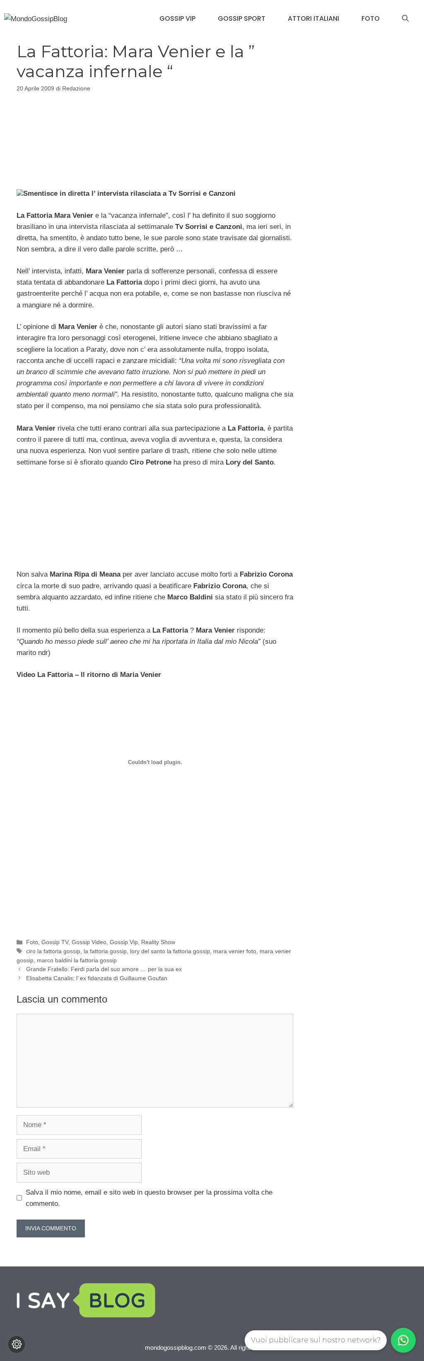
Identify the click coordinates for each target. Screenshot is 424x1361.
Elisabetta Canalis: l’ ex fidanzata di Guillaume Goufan (96, 978)
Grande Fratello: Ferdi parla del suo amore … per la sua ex (104, 969)
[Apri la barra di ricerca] (405, 18)
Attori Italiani (313, 18)
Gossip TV (54, 942)
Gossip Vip (177, 18)
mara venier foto (234, 951)
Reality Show (158, 942)
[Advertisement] (154, 138)
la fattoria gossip (105, 951)
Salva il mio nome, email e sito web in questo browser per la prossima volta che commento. (149, 1198)
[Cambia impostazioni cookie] (16, 1344)
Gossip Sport (241, 18)
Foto (370, 18)
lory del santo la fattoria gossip (170, 951)
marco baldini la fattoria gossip (77, 960)
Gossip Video (89, 942)
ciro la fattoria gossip (53, 951)
